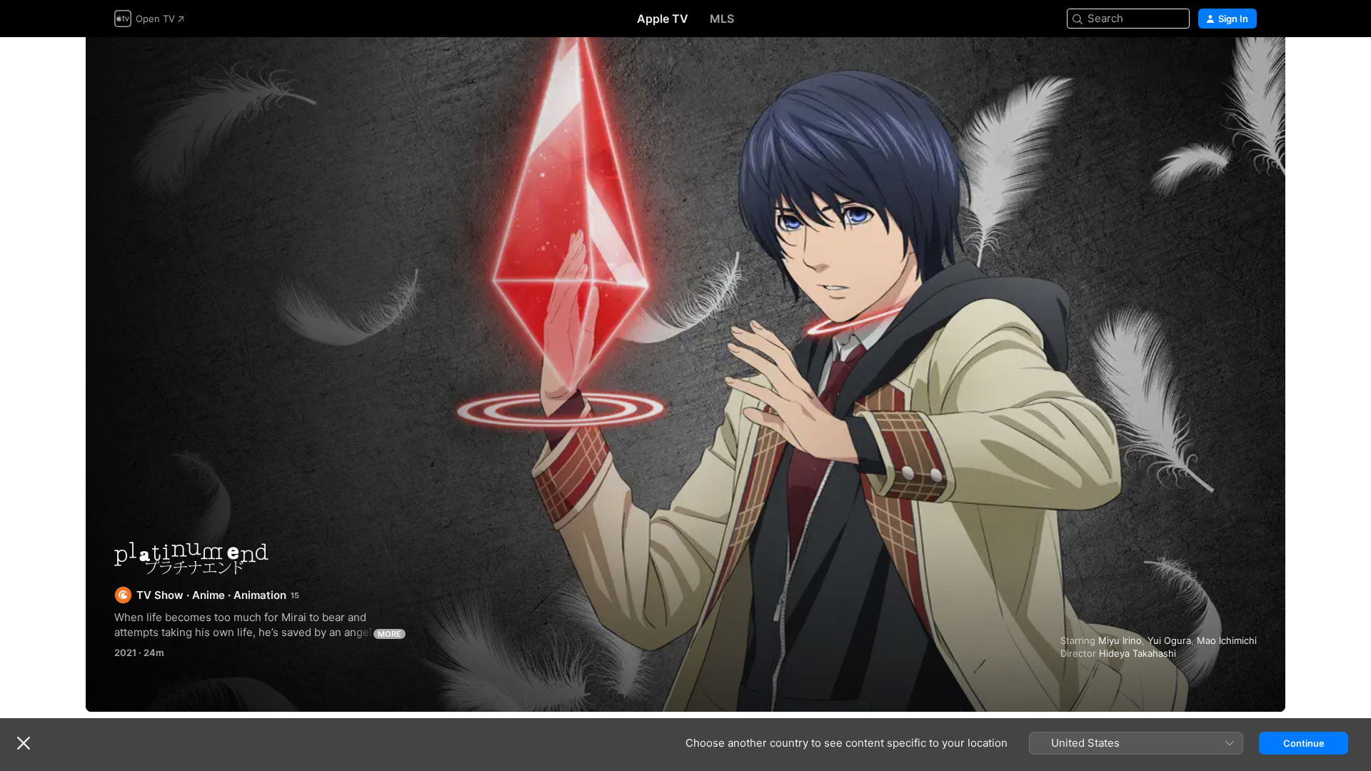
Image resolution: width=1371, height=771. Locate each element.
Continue (1304, 743)
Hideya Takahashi (1137, 653)
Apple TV (662, 18)
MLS (722, 18)
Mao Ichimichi (1227, 640)
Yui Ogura (1169, 640)
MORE (389, 634)
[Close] (23, 743)
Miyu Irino (1120, 640)
